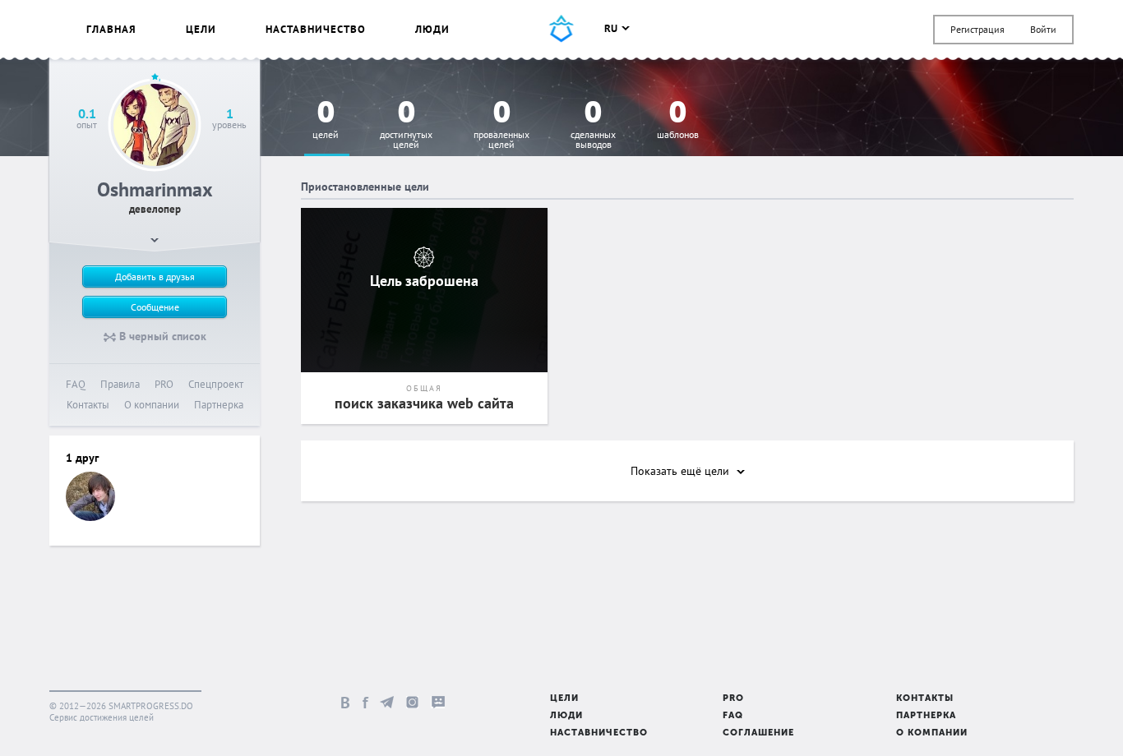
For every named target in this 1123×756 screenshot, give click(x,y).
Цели (201, 29)
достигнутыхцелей (406, 125)
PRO (164, 384)
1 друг (82, 457)
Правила (120, 384)
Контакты (88, 405)
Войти (1043, 29)
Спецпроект (215, 384)
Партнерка (218, 405)
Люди (432, 29)
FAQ (75, 384)
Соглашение (758, 733)
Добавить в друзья (155, 276)
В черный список (161, 336)
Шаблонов (678, 120)
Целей (325, 120)
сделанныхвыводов (593, 125)
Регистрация (977, 29)
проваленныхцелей (501, 125)
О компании (151, 405)
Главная (111, 29)
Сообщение (155, 307)
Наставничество (316, 29)
